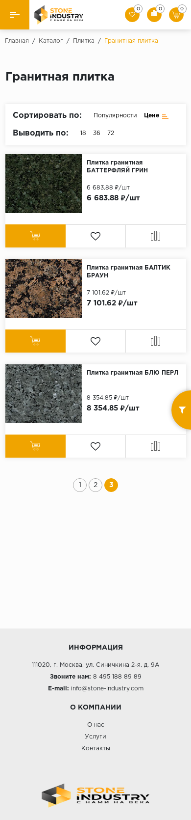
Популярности (115, 115)
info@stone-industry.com (107, 688)
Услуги (95, 736)
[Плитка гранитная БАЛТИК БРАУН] (46, 288)
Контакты (95, 748)
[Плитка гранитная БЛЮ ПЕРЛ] (46, 393)
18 (83, 133)
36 (96, 133)
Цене (151, 115)
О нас (95, 725)
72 (110, 133)
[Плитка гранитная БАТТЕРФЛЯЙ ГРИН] (46, 183)
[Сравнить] (156, 236)
